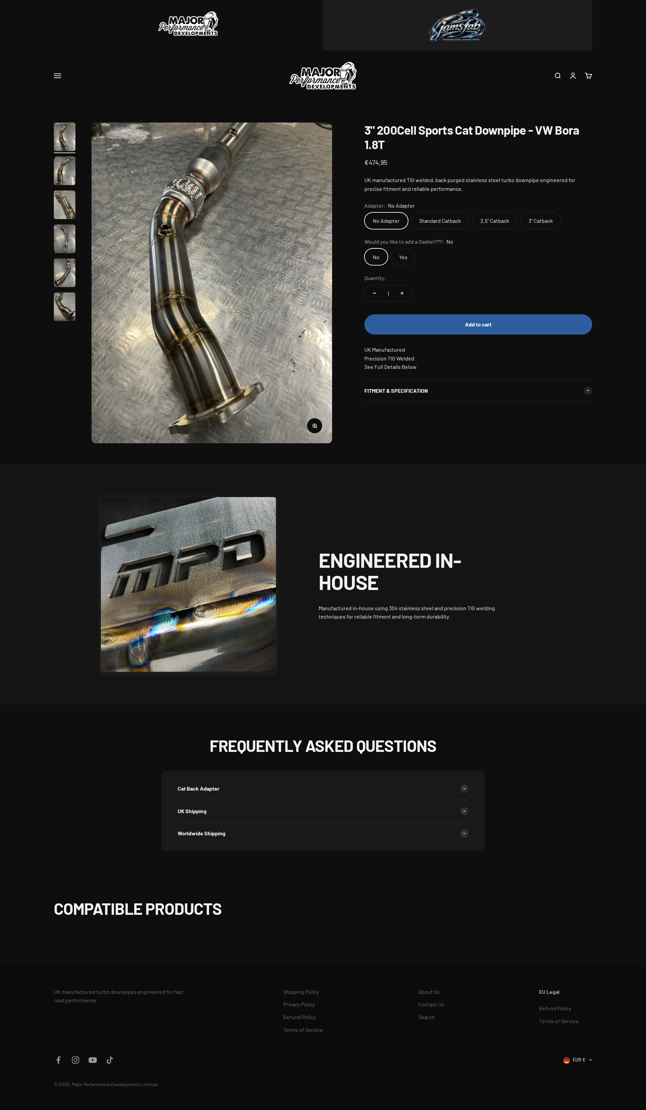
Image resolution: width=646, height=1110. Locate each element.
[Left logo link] (188, 25)
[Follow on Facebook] (58, 1060)
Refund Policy (299, 1017)
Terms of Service (303, 1030)
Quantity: (375, 277)
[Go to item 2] (64, 172)
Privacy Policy (299, 1004)
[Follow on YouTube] (92, 1060)
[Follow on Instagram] (75, 1060)
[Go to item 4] (64, 239)
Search (426, 1017)
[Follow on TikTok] (109, 1060)
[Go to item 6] (64, 307)
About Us (429, 991)
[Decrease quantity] (374, 293)
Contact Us (431, 1004)
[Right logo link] (457, 25)
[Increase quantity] (402, 293)
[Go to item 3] (64, 205)
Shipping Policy (301, 991)
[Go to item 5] (64, 273)
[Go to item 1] (64, 138)
